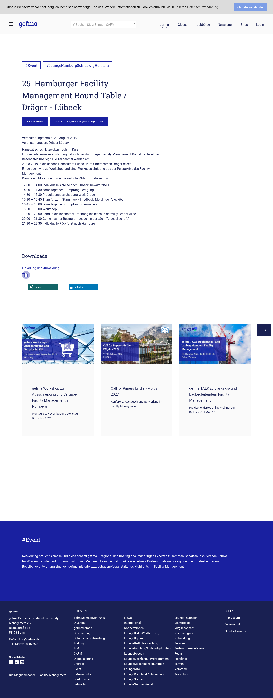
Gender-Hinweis (235, 631)
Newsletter (225, 25)
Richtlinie (180, 659)
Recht (178, 653)
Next (264, 330)
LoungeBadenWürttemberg (141, 633)
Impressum (232, 617)
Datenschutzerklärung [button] (202, 7)
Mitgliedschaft (184, 628)
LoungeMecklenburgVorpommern (146, 659)
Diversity (79, 623)
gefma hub (164, 25)
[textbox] (103, 25)
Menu (11, 24)
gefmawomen (83, 628)
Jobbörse (203, 25)
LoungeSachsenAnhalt (139, 684)
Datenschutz (233, 624)
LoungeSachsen (134, 679)
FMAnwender (82, 674)
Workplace (181, 674)
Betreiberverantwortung (89, 638)
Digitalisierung (83, 659)
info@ (29, 639)
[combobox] (103, 24)
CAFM (78, 653)
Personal (180, 643)
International (132, 623)
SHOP (229, 611)
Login (260, 25)
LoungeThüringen (185, 618)
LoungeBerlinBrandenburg (141, 643)
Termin (179, 664)
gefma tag (80, 684)
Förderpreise (82, 679)
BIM (76, 648)
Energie (79, 664)
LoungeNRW (132, 669)
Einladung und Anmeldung (40, 268)
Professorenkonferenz (189, 648)
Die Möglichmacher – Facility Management (37, 675)
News (128, 618)
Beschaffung (82, 633)
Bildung (79, 643)
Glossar (183, 25)
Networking (182, 638)
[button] (43, 287)
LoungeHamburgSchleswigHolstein (147, 648)
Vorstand (180, 669)
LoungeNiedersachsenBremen (144, 664)
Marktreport (182, 623)
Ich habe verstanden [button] (251, 7)
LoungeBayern (133, 638)
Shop (244, 25)
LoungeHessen (134, 653)
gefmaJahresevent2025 (89, 618)
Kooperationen (134, 628)
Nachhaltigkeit (184, 633)
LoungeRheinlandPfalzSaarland (144, 674)
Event (77, 669)
